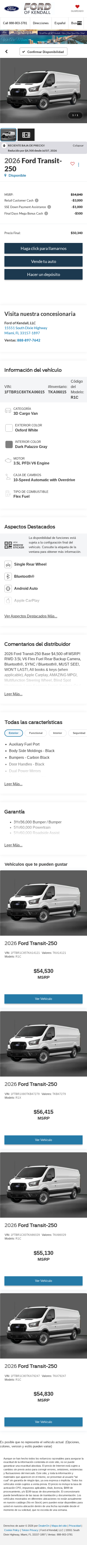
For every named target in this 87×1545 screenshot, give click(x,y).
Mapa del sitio (59, 1525)
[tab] (13, 733)
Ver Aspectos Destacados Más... (30, 616)
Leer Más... (13, 694)
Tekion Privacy (30, 1530)
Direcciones (41, 23)
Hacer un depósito (43, 274)
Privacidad (75, 1525)
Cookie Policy (11, 1530)
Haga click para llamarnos (44, 248)
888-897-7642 (28, 340)
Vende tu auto (43, 261)
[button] (15, 23)
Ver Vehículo (43, 999)
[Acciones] (78, 165)
